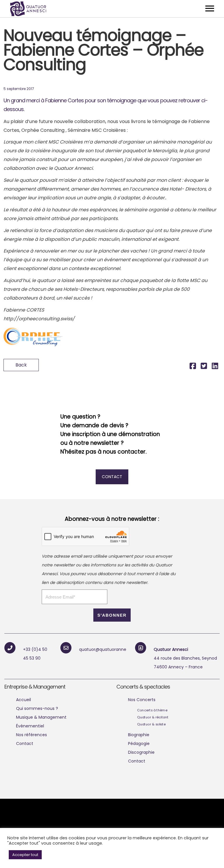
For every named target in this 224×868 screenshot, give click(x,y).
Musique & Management (41, 717)
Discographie (141, 752)
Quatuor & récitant (152, 717)
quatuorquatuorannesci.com (110, 649)
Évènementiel (30, 726)
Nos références (31, 735)
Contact (24, 743)
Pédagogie (139, 743)
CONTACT (112, 477)
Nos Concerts (141, 700)
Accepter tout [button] (25, 854)
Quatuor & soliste (151, 724)
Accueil (23, 700)
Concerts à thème (152, 710)
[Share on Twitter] (203, 367)
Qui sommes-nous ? (37, 708)
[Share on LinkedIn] (214, 367)
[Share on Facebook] (192, 367)
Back (21, 365)
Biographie (138, 735)
